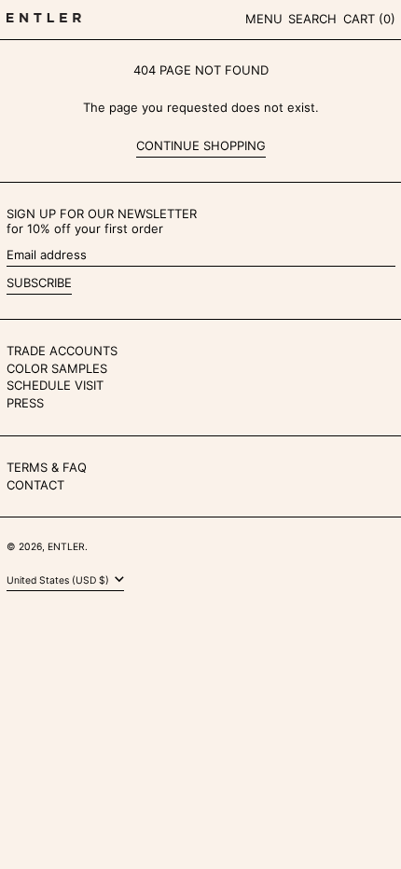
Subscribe (39, 282)
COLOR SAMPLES (57, 368)
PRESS (25, 402)
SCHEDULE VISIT (55, 385)
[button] (312, 19)
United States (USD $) (59, 580)
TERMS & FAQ (47, 467)
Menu (264, 18)
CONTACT (35, 484)
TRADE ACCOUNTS (62, 350)
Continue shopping (201, 146)
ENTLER (66, 547)
